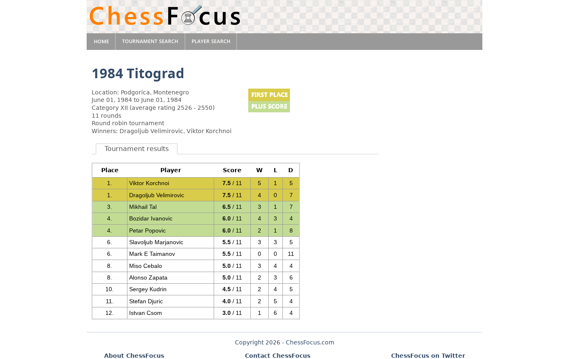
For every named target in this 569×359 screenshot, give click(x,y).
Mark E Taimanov (152, 253)
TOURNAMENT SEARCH (150, 41)
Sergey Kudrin (148, 289)
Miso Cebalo (145, 265)
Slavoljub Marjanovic (156, 242)
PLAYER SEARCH (211, 41)
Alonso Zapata (148, 277)
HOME (101, 41)
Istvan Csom (145, 312)
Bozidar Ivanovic (150, 218)
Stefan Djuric (146, 301)
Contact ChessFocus (277, 355)
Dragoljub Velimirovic (156, 195)
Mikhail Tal (143, 206)
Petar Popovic (147, 230)
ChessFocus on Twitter (428, 355)
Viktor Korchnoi (149, 183)
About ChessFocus (134, 355)
